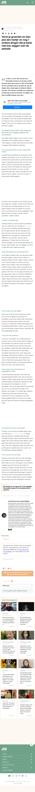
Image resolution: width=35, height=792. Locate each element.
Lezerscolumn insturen (8, 765)
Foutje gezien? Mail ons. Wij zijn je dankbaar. (16, 496)
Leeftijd (4, 759)
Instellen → (17, 107)
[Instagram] (9, 530)
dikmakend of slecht (17, 434)
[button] (30, 754)
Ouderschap (5, 762)
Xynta (20, 783)
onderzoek (28, 226)
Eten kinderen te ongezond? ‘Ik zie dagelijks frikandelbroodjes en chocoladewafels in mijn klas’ (17, 488)
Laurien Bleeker (8, 27)
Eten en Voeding (17, 27)
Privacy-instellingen (7, 770)
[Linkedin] (11, 530)
